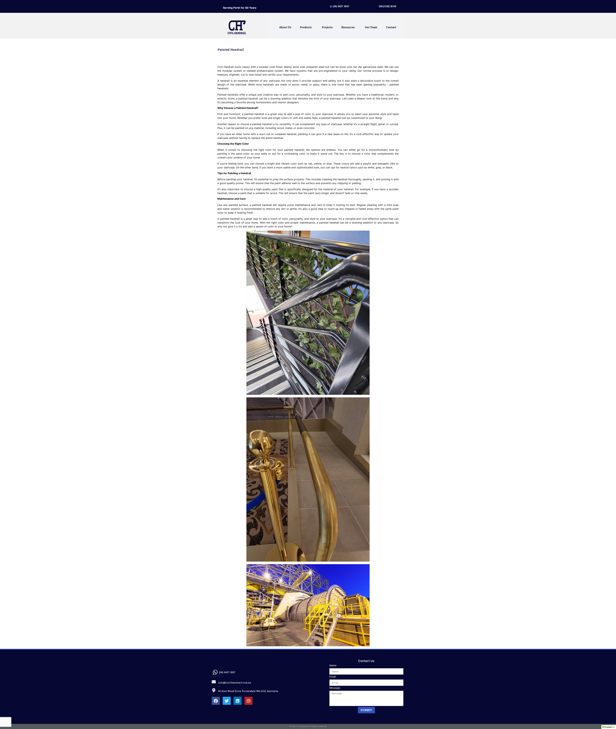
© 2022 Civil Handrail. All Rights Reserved (308, 726)
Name (332, 665)
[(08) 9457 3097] (215, 672)
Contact (391, 27)
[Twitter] (227, 701)
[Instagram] (248, 701)
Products (306, 27)
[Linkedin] (238, 701)
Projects (327, 27)
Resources (348, 27)
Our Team (371, 27)
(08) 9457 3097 (227, 672)
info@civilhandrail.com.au (234, 682)
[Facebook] (216, 701)
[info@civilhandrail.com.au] (214, 682)
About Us (285, 27)
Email (332, 676)
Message (334, 688)
